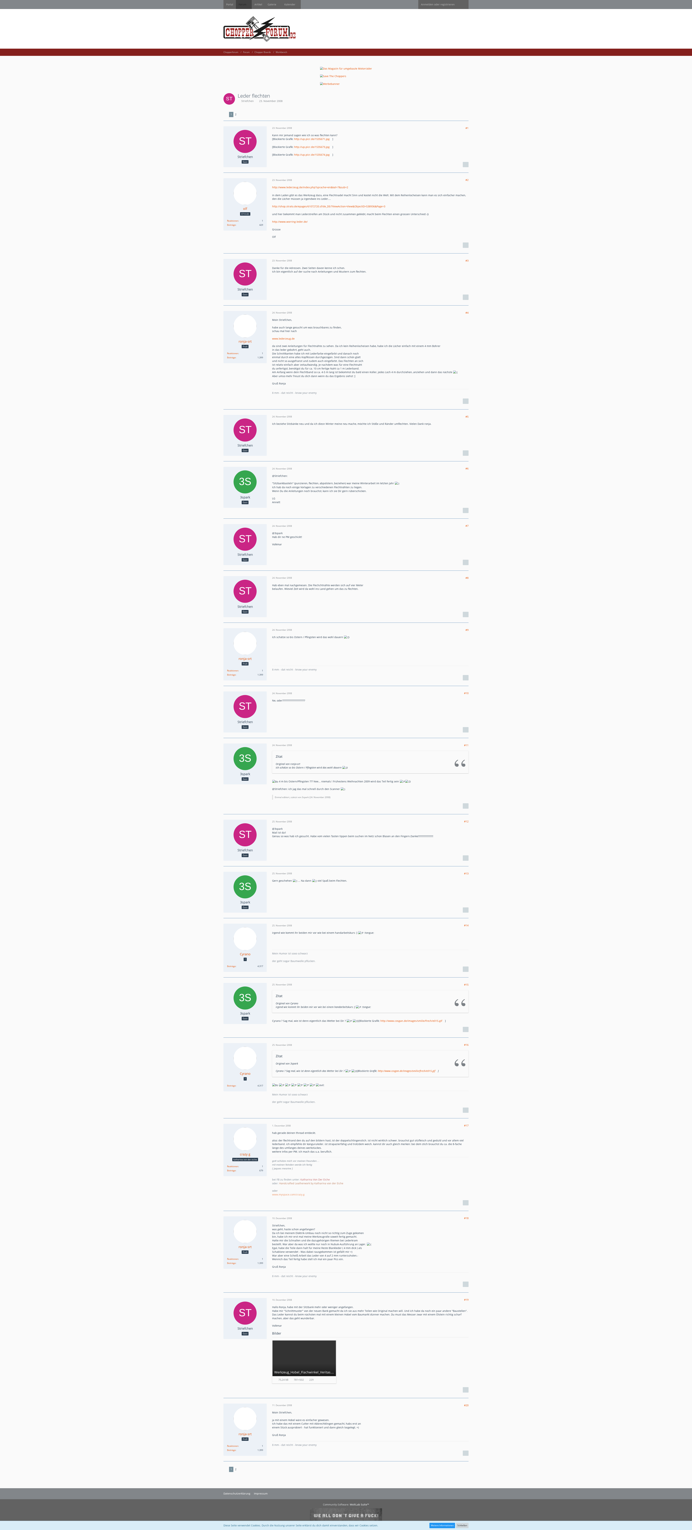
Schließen (462, 1525)
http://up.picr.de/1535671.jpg (312, 139)
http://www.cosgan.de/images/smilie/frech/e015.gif (411, 1021)
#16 (466, 1044)
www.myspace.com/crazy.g (288, 1194)
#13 (466, 873)
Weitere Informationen (442, 1525)
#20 (466, 1405)
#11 (466, 745)
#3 (467, 260)
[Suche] (463, 4)
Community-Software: (346, 1504)
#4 (467, 312)
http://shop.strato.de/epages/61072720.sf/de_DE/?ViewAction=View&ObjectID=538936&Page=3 (328, 206)
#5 (467, 416)
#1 (467, 128)
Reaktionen (232, 220)
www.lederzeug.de (283, 338)
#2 (467, 180)
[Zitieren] (466, 164)
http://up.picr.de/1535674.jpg (312, 154)
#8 (467, 578)
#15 (466, 984)
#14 (466, 925)
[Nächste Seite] (240, 114)
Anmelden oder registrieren (438, 4)
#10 (466, 693)
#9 (467, 630)
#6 (467, 468)
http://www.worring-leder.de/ (290, 221)
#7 (467, 525)
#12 (466, 821)
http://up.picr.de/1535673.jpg (312, 147)
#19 (466, 1299)
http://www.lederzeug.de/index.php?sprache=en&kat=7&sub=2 (310, 187)
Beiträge (231, 224)
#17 (466, 1125)
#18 (466, 1218)
